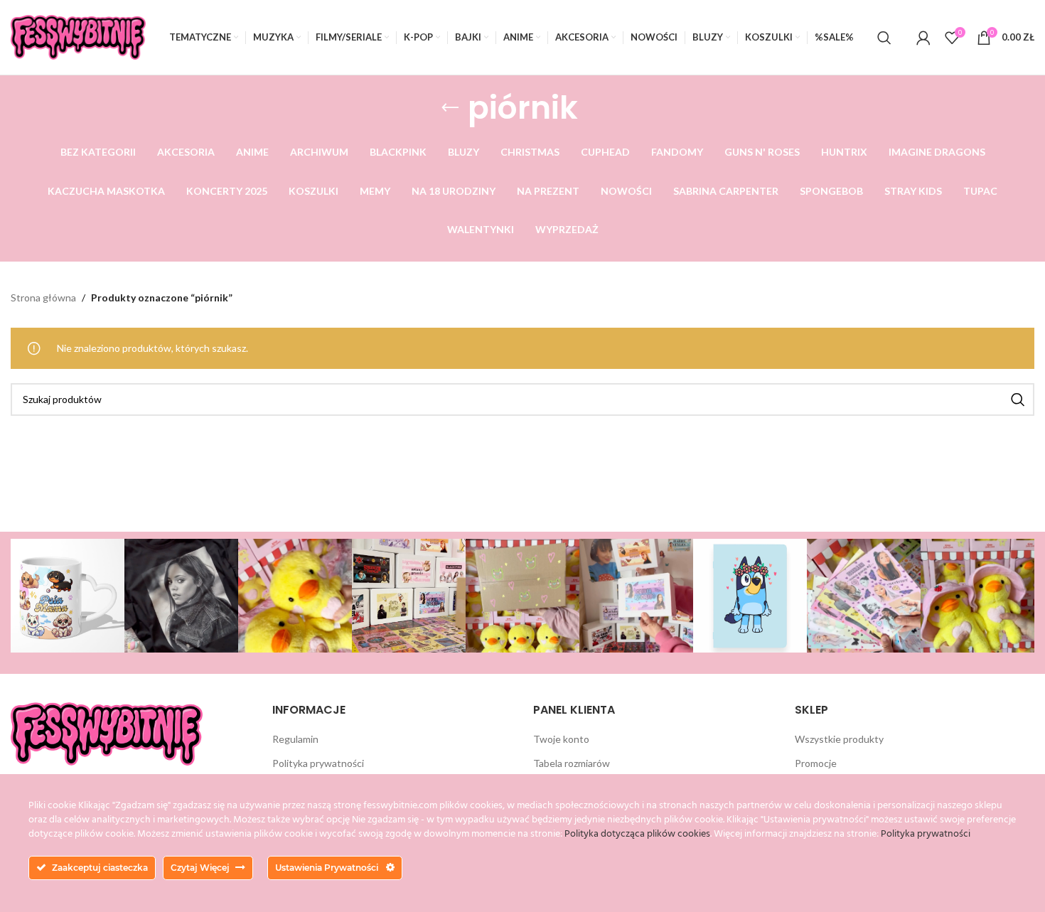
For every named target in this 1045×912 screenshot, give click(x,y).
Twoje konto (561, 739)
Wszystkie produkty (839, 739)
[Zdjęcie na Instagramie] (67, 596)
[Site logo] (78, 36)
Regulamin (295, 739)
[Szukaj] (884, 37)
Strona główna (43, 297)
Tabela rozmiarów (571, 763)
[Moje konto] (923, 37)
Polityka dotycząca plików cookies (637, 834)
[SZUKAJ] (1018, 399)
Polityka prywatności (318, 763)
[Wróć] (450, 108)
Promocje (816, 763)
